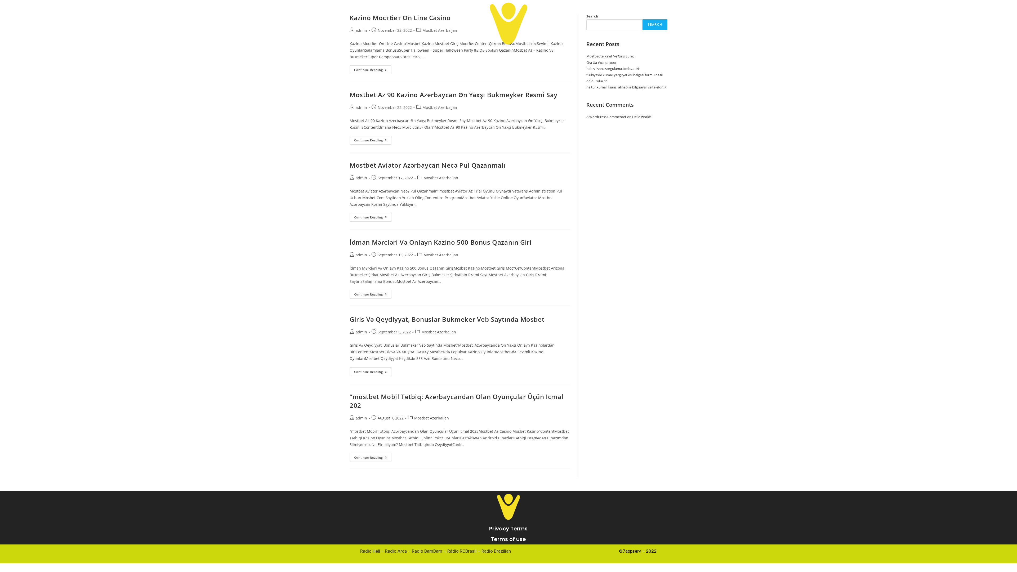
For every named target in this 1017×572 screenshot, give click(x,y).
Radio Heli (370, 551)
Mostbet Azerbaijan (439, 107)
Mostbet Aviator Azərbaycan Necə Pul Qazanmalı (428, 165)
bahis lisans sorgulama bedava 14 (612, 68)
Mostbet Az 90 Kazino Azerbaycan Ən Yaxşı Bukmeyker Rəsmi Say (453, 94)
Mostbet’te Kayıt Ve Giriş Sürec (610, 56)
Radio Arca (396, 551)
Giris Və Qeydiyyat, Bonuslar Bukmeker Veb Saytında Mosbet (447, 319)
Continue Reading (372, 68)
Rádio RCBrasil (461, 551)
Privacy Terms (508, 528)
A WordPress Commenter (606, 116)
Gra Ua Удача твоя (601, 62)
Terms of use (508, 539)
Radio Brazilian (496, 551)
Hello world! (641, 116)
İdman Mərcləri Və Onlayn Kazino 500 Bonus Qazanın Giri (441, 242)
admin (361, 107)
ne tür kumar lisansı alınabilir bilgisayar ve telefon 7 (626, 87)
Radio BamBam (427, 551)
